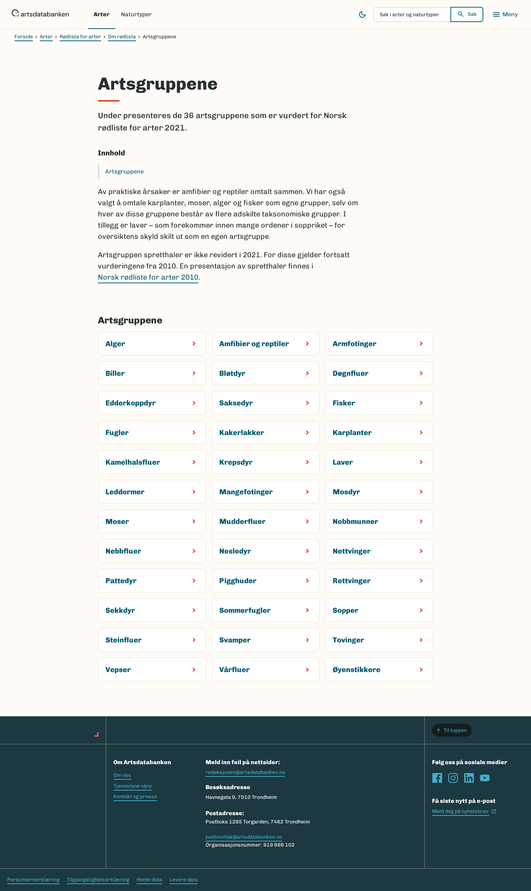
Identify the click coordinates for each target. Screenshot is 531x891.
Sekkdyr (120, 610)
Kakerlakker (241, 432)
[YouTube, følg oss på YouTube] (485, 778)
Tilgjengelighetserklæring (98, 880)
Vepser (118, 669)
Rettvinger (352, 580)
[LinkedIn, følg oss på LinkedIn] (469, 778)
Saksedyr (236, 403)
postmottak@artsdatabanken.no (244, 837)
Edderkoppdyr (130, 403)
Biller (115, 373)
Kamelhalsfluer (132, 462)
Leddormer (124, 491)
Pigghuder (237, 580)
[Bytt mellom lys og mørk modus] (362, 14)
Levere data (183, 880)
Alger (115, 343)
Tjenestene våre (132, 786)
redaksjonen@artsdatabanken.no (245, 772)
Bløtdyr (232, 373)
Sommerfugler (245, 610)
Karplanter (352, 432)
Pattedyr (121, 580)
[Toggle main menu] (505, 14)
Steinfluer (123, 640)
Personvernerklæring (33, 880)
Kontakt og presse (135, 796)
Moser (117, 521)
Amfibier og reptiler (254, 343)
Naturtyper (136, 14)
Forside (23, 37)
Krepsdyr (235, 462)
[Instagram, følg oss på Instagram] (453, 778)
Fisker (344, 403)
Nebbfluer (123, 551)
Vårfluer (234, 669)
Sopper (345, 610)
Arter (101, 14)
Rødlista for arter (80, 37)
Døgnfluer (350, 373)
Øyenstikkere (356, 669)
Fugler (117, 432)
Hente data (149, 880)
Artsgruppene (124, 171)
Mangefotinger (246, 491)
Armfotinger (354, 343)
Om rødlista (122, 37)
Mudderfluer (242, 521)
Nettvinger (352, 551)
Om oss (122, 775)
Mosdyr (346, 491)
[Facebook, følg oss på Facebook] (437, 778)
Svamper (235, 640)
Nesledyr (235, 551)
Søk (472, 14)
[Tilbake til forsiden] (40, 14)
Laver (343, 462)
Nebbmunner (355, 521)
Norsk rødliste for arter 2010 (148, 277)
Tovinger (348, 640)
